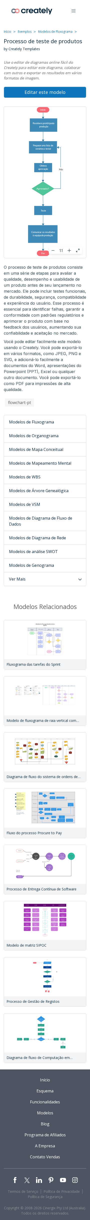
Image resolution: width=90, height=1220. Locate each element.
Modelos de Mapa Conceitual (36, 449)
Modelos (45, 1113)
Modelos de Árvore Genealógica (38, 490)
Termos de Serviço (23, 1191)
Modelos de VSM (24, 504)
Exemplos (25, 31)
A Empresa (45, 1146)
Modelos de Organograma (33, 435)
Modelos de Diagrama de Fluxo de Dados (40, 521)
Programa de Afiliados (45, 1135)
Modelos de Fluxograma (55, 31)
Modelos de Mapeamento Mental (40, 463)
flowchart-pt (19, 402)
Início (7, 31)
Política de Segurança (45, 1196)
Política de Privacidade (62, 1191)
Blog (45, 1124)
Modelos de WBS (24, 477)
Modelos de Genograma (31, 565)
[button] (73, 10)
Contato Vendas (45, 1157)
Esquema (45, 1091)
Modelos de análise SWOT (33, 551)
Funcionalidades (45, 1102)
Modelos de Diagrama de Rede (37, 538)
